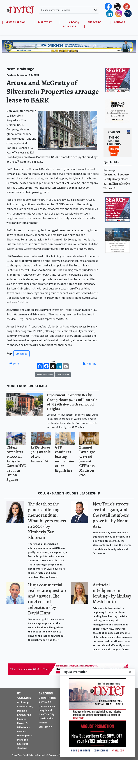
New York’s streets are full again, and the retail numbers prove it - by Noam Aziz (111, 515)
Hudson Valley (47, 706)
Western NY (45, 727)
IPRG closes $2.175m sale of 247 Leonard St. (40, 454)
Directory (45, 22)
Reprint (91, 364)
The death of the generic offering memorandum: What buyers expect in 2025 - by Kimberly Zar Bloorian (47, 521)
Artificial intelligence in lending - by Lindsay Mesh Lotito (112, 593)
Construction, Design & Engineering (25, 711)
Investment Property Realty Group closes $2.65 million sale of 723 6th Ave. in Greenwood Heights (72, 401)
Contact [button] (119, 22)
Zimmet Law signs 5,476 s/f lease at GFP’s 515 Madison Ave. (87, 461)
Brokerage (21, 354)
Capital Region (47, 698)
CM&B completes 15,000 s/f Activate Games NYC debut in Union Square (16, 463)
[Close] (130, 672)
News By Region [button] (16, 22)
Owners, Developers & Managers (24, 736)
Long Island (45, 710)
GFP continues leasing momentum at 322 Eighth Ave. (64, 459)
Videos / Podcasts (71, 24)
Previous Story (46, 374)
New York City (46, 714)
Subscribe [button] (95, 22)
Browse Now (114, 151)
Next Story (62, 374)
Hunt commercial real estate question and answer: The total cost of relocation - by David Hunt (47, 599)
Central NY (45, 702)
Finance (21, 719)
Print (15, 364)
